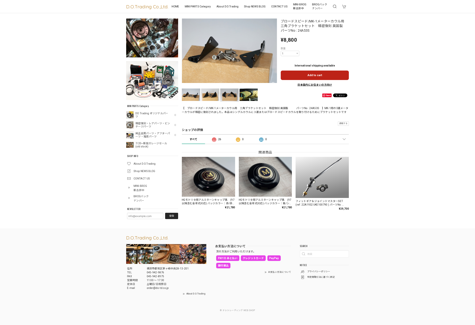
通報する (343, 123)
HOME (175, 6)
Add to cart (314, 75)
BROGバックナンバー (319, 6)
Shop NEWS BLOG (255, 6)
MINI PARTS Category (198, 6)
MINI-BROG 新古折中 (300, 6)
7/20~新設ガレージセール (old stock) (151, 145)
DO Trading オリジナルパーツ (151, 115)
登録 (171, 215)
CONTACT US (279, 6)
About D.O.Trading (227, 6)
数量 (283, 48)
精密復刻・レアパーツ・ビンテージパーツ (152, 125)
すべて (193, 139)
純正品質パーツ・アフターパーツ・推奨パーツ (152, 135)
